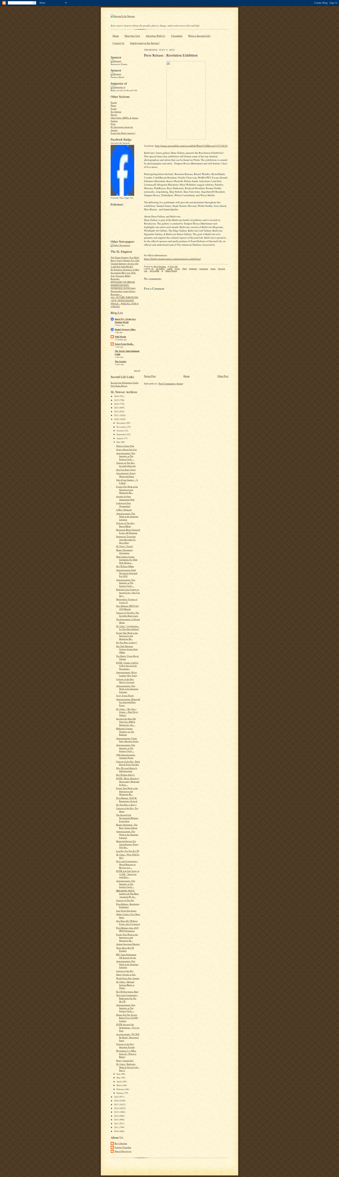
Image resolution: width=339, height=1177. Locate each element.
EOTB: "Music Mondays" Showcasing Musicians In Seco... (127, 781)
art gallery (160, 269)
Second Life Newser (120, 143)
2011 (116, 1127)
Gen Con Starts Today (126, 469)
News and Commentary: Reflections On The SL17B (127, 998)
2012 (116, 1123)
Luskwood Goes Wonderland (123, 505)
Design (114, 114)
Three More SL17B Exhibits (125, 949)
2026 (116, 396)
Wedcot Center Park (125, 445)
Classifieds (176, 36)
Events (114, 108)
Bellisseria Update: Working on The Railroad (125, 731)
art (152, 269)
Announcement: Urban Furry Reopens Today (127, 740)
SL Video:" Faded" (124, 546)
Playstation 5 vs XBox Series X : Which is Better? (126, 1053)
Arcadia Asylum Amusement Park (125, 498)
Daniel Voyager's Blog (125, 329)
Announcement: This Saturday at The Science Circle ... (125, 456)
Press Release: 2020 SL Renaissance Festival (126, 799)
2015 (116, 1111)
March (120, 1085)
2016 (116, 1108)
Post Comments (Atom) (171, 383)
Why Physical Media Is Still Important (126, 770)
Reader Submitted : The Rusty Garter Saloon (127, 826)
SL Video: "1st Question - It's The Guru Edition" (127, 628)
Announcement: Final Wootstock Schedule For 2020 (127, 573)
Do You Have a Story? (126, 804)
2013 (116, 1119)
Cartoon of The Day (125, 900)
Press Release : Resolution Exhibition (127, 905)
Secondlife (154, 271)
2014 (116, 1115)
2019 (116, 1096)
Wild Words (120, 336)
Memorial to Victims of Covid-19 (126, 601)
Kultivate (193, 269)
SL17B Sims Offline (125, 566)
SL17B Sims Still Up (125, 774)
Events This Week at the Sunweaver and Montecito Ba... (127, 489)
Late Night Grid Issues (126, 910)
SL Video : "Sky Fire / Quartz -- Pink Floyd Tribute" (127, 712)
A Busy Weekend (124, 509)
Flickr (184, 269)
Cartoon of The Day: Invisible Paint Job (126, 464)
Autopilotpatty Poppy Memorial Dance (126, 475)
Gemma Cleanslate (123, 1147)
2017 (116, 1104)
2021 (116, 415)
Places (113, 105)
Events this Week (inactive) (123, 133)
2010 (116, 1131)
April (119, 1081)
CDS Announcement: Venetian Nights (125, 756)
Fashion (114, 120)
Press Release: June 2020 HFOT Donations (127, 929)
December (121, 422)
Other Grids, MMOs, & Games (124, 117)
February (121, 1089)
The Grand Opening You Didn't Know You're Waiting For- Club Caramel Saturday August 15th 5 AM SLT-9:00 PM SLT (125, 262)
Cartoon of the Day (125, 970)
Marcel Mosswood (123, 1151)
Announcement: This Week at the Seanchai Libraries (127, 516)
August (120, 438)
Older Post (222, 376)
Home (116, 36)
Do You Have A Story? (126, 642)
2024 (116, 403)
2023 (116, 407)
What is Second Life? (199, 36)
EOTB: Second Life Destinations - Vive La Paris (127, 1027)
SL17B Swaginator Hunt (127, 991)
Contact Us (118, 43)
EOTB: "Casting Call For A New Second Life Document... (127, 665)
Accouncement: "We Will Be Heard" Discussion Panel (127, 1037)
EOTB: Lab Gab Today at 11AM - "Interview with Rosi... (127, 874)
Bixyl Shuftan (121, 1143)
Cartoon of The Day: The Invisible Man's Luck (127, 614)
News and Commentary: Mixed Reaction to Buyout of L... (127, 864)
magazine (203, 269)
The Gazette (120, 361)
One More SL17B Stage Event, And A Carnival (128, 922)
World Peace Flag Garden (127, 978)
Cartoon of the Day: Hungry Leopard (125, 681)
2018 (116, 1100)
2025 (116, 400)
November (122, 426)
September (122, 434)
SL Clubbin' (116, 111)
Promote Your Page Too (122, 198)
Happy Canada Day (125, 1060)
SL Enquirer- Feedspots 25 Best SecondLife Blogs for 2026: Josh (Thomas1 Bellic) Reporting (125, 274)
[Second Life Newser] (122, 194)
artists (169, 269)
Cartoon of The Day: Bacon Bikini (125, 525)
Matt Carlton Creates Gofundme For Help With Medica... (127, 559)
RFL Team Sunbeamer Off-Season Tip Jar (126, 956)
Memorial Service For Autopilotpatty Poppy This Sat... (127, 844)
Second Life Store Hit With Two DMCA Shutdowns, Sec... (126, 721)
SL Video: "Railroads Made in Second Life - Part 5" (127, 1067)
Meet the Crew (132, 36)
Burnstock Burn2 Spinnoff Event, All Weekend (128, 531)
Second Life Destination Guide (125, 382)
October (120, 430)
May (119, 1077)
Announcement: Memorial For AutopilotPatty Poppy (128, 702)
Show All (137, 370)
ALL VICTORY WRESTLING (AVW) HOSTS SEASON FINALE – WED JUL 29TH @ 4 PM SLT (125, 302)
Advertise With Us (155, 36)
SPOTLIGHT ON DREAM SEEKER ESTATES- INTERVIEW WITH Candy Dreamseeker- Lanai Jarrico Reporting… (123, 288)
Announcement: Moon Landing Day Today (126, 674)
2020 (116, 419)
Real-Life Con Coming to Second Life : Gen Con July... (128, 592)
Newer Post (150, 376)
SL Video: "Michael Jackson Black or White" (125, 984)
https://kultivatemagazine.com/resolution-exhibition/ (172, 259)
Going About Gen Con (126, 449)
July (119, 441)
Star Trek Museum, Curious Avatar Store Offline (127, 649)
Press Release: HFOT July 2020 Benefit (127, 607)
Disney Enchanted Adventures (124, 551)
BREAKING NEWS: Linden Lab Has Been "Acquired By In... (127, 893)
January (120, 1092)
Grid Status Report (119, 385)
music (213, 269)
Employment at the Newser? (144, 43)
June (119, 1073)
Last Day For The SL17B (127, 850)
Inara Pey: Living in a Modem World (125, 321)
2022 (116, 411)
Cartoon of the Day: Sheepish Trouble (125, 1045)
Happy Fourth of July (126, 974)
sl (162, 271)
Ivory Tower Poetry (125, 695)
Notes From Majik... (124, 344)
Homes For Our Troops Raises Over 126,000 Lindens (127, 1017)
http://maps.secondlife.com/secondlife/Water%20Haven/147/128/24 (191, 145)
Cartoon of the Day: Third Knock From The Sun (128, 763)
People (114, 102)
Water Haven (171, 271)
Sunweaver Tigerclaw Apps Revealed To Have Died (126, 539)
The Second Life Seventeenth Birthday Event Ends (127, 817)
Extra (113, 123)
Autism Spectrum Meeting (128, 944)
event (177, 269)
